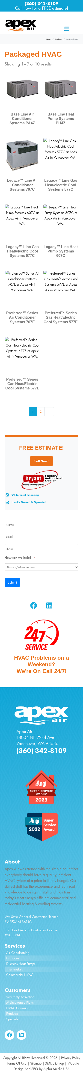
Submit (12, 582)
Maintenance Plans (20, 1002)
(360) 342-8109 (41, 3)
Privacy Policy (70, 1057)
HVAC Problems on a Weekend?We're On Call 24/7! (41, 664)
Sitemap (36, 1063)
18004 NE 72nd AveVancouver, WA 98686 (37, 740)
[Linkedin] (49, 605)
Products (12, 1013)
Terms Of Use (17, 1063)
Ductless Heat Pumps (21, 963)
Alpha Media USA (56, 1068)
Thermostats (14, 969)
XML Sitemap (54, 1063)
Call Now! (41, 461)
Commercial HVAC (19, 974)
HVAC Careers (17, 1008)
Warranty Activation (20, 996)
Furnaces (12, 958)
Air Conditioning (17, 952)
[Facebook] (34, 605)
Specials (12, 1019)
